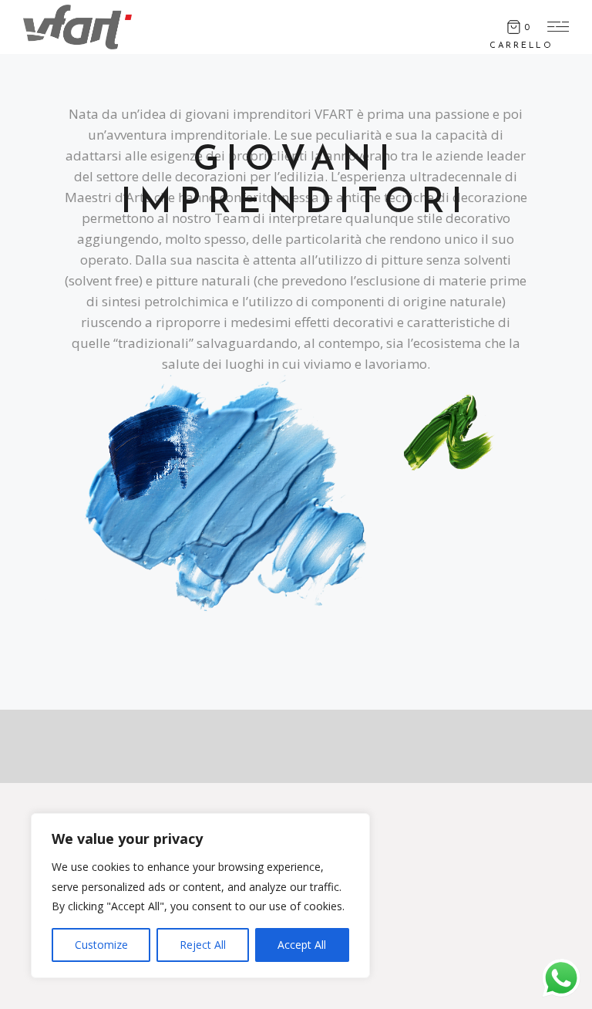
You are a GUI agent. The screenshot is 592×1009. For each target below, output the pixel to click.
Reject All (203, 944)
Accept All (302, 944)
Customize (101, 944)
